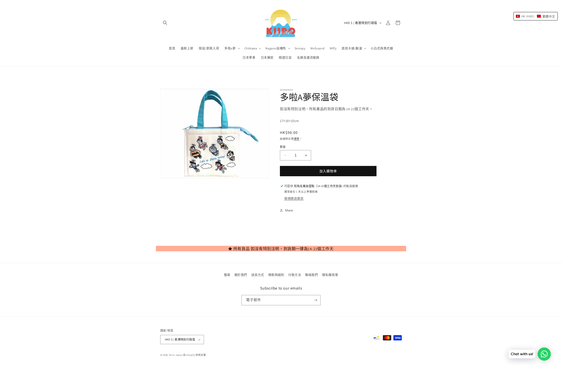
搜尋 (227, 275)
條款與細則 (276, 275)
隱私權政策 (330, 275)
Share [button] (289, 210)
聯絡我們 (311, 275)
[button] (165, 23)
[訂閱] (315, 300)
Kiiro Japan (176, 354)
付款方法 (294, 275)
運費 (296, 138)
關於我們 (240, 275)
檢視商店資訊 (294, 198)
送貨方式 (257, 275)
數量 (283, 147)
